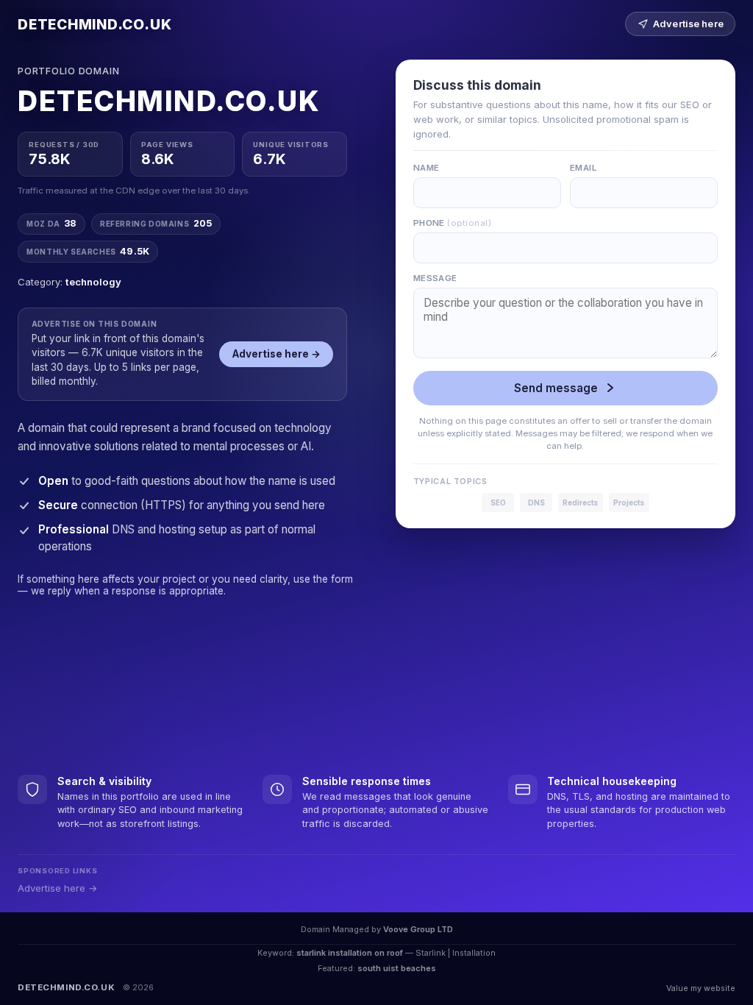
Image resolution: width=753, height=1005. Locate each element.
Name (426, 168)
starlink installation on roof (349, 953)
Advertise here (688, 23)
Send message (556, 388)
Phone (452, 223)
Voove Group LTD (418, 929)
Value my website (700, 988)
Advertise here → (276, 354)
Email (583, 168)
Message (435, 278)
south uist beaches (396, 968)
